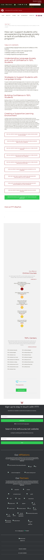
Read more (22, 460)
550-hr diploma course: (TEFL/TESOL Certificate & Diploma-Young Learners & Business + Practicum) (22, 284)
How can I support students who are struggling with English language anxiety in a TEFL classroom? (22, 142)
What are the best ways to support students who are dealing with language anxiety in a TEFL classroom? (22, 177)
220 (22, 307)
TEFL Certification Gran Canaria (12, 357)
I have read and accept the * (22, 423)
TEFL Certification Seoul (26, 366)
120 (22, 325)
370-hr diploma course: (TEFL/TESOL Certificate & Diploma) (22, 293)
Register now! (21, 390)
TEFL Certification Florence (26, 354)
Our (22, 455)
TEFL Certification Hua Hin (26, 359)
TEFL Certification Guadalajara (27, 357)
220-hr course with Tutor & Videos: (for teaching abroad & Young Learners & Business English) (21, 302)
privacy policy (26, 423)
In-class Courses (22, 553)
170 (22, 316)
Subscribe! (22, 420)
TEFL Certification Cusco (11, 354)
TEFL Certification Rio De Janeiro (12, 366)
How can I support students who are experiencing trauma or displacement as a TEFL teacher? (22, 135)
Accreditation (24, 15)
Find (22, 442)
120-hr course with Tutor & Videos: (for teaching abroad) (22, 322)
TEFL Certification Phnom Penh (27, 364)
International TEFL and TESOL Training (13, 10)
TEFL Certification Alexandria (12, 350)
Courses (14, 15)
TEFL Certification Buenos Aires (27, 352)
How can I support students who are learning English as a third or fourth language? (22, 149)
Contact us (31, 15)
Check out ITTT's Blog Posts (13, 207)
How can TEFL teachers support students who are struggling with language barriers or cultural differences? (22, 184)
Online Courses (37, 1)
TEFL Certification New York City (12, 364)
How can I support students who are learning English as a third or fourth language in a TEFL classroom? (22, 156)
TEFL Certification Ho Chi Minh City (13, 359)
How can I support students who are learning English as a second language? (22, 191)
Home (3, 15)
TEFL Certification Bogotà (11, 352)
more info (33, 279)
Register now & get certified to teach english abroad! (22, 197)
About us (22, 540)
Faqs (8, 24)
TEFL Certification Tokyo (11, 369)
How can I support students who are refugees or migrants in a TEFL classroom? (22, 170)
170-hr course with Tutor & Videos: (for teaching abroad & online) (22, 313)
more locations (32, 346)
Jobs (18, 15)
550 (22, 289)
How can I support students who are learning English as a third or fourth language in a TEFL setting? (22, 163)
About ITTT (8, 15)
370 (22, 297)
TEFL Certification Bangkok (26, 350)
